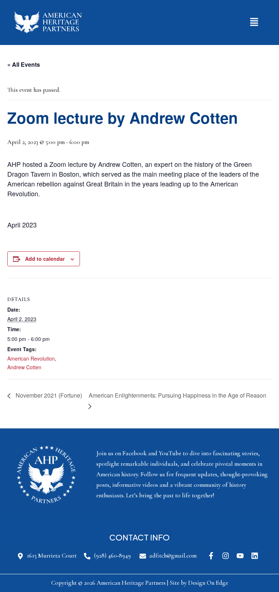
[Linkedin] (254, 555)
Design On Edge (208, 583)
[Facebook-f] (211, 555)
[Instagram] (225, 555)
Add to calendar (45, 259)
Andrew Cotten (24, 367)
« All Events (23, 64)
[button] (254, 22)
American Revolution (31, 358)
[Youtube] (240, 555)
